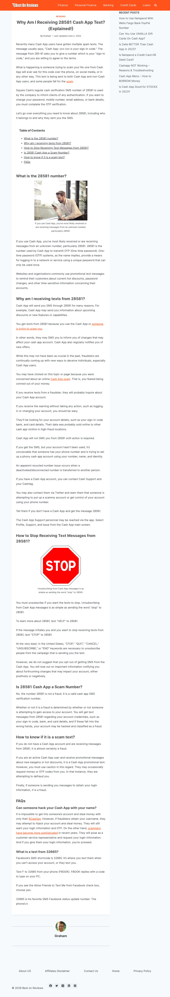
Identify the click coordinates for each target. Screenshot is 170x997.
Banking (108, 5)
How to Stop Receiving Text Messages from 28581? (56, 147)
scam (69, 81)
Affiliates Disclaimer (57, 971)
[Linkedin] (69, 985)
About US (25, 971)
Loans (146, 5)
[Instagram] (62, 985)
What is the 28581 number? (41, 138)
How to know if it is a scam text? (44, 157)
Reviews (60, 16)
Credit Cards (128, 5)
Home (116, 971)
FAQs (27, 161)
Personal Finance (85, 5)
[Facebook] (50, 985)
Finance (63, 5)
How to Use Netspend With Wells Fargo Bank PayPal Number (136, 23)
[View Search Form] (155, 5)
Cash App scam (60, 379)
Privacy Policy (142, 971)
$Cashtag (35, 818)
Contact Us (91, 971)
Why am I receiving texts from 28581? (47, 143)
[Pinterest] (75, 985)
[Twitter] (56, 985)
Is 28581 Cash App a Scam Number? (46, 152)
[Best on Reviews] (25, 5)
